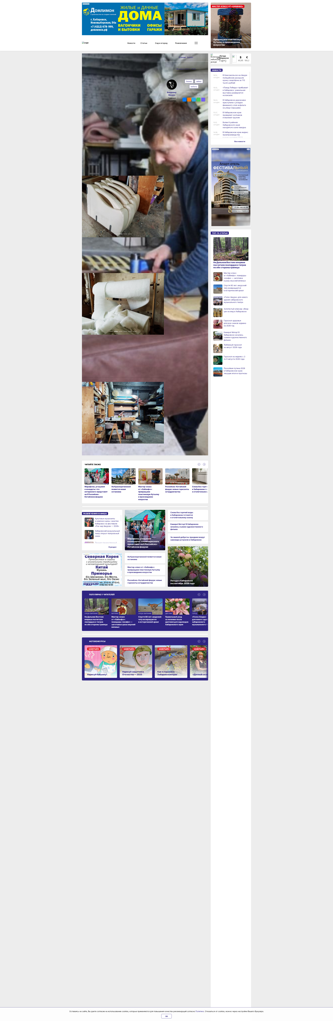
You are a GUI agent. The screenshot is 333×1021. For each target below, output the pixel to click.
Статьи (182, 57)
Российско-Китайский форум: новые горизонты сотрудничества (144, 581)
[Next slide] (204, 464)
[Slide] (116, 234)
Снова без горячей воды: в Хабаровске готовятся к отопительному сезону (181, 515)
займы (198, 81)
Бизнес (190, 57)
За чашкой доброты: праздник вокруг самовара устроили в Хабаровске (187, 538)
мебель (194, 86)
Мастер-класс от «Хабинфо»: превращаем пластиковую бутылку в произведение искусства (143, 569)
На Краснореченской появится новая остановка (144, 558)
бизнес (189, 81)
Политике (200, 1011)
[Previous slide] (199, 464)
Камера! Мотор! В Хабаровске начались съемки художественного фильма (186, 526)
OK (166, 1016)
